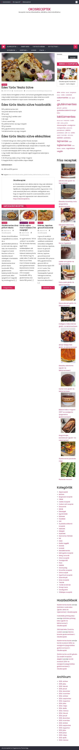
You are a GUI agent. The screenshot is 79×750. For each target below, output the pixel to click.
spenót (58, 135)
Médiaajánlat (27, 2)
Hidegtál (61, 531)
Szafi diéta (64, 135)
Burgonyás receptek (65, 497)
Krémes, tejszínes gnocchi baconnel (45, 226)
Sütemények (11, 50)
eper (73, 98)
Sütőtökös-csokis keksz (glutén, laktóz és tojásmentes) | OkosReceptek (67, 609)
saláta (73, 133)
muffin (72, 120)
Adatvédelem (7, 2)
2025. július (62, 684)
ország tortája (61, 128)
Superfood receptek (65, 575)
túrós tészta (45, 175)
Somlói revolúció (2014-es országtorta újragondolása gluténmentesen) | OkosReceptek (66, 664)
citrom (58, 95)
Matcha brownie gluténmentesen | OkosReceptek (66, 634)
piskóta (68, 130)
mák (58, 123)
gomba (64, 108)
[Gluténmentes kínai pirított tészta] (10, 215)
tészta (59, 148)
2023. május (63, 735)
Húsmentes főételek (66, 536)
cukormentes (62, 97)
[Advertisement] (39, 29)
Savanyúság (63, 568)
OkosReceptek (39, 9)
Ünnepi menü (25, 47)
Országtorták (63, 560)
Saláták (61, 565)
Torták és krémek (39, 47)
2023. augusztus (64, 728)
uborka (63, 148)
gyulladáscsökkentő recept (66, 110)
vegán (60, 151)
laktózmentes (37, 175)
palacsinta (69, 128)
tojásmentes (64, 145)
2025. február (63, 686)
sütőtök (60, 138)
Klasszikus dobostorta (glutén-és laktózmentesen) (66, 368)
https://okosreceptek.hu (21, 199)
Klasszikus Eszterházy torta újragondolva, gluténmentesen (68, 204)
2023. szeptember (65, 725)
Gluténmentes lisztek (64, 605)
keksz (58, 113)
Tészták (4, 84)
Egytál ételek (53, 47)
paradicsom (61, 130)
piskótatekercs (60, 133)
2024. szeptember (65, 699)
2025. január (63, 689)
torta (73, 145)
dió (70, 98)
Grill (60, 521)
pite (66, 133)
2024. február (63, 713)
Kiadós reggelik (64, 543)
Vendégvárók (63, 590)
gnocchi (59, 108)
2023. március (63, 740)
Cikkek (61, 499)
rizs (69, 133)
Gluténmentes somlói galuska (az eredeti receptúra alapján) (67, 656)
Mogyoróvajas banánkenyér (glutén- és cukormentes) (67, 437)
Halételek (62, 529)
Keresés (59, 54)
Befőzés (61, 494)
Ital (60, 538)
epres (58, 100)
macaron (66, 120)
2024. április (63, 708)
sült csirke (70, 135)
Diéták (61, 509)
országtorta (71, 125)
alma (58, 92)
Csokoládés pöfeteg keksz (65, 616)
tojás (70, 141)
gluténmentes (28, 175)
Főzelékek (62, 519)
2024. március (63, 711)
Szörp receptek (64, 580)
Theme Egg (24, 748)
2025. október (63, 681)
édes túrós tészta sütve (15, 175)
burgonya (73, 92)
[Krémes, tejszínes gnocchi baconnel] (46, 215)
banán (67, 92)
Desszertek (62, 507)
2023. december (64, 718)
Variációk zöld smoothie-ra (49, 288)
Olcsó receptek (64, 558)
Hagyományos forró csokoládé (9, 288)
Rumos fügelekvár (65, 243)
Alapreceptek (11, 47)
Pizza (60, 563)
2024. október (63, 696)
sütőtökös (67, 138)
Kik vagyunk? (17, 2)
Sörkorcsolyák (63, 573)
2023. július (62, 730)
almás (63, 92)
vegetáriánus (70, 148)
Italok (42, 50)
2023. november (64, 720)
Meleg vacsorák (64, 556)
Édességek (62, 511)
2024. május (63, 706)
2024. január (63, 716)
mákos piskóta (64, 123)
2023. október (63, 723)
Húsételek (23, 50)
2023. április (62, 738)
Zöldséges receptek (65, 592)
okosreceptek (61, 125)
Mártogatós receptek (66, 553)
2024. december (64, 691)
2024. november (64, 694)
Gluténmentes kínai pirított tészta (10, 226)
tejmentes (62, 141)
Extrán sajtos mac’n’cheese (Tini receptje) (28, 227)
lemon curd (60, 120)
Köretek (61, 546)
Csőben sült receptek (66, 504)
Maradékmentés (64, 551)
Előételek (62, 516)
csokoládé (69, 95)
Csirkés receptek (64, 502)
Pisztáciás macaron (65, 479)
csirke (63, 95)
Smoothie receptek (65, 570)
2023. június (63, 733)
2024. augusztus (64, 701)
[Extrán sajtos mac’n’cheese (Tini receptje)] (28, 215)
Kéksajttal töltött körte (66, 225)
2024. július (62, 703)
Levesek (33, 50)
